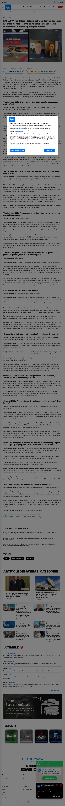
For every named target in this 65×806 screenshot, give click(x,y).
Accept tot (49, 150)
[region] (32, 135)
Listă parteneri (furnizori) (16, 145)
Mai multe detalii (19, 131)
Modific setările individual (17, 150)
